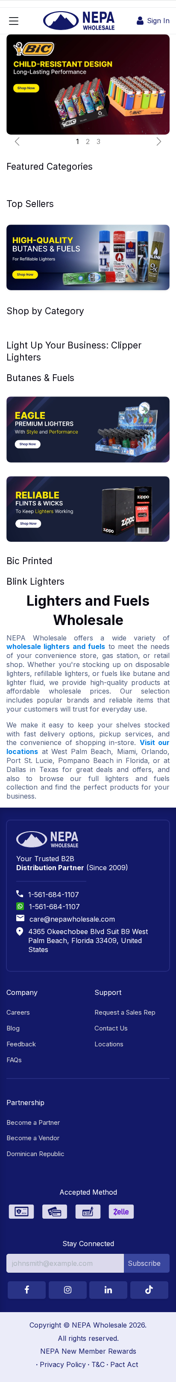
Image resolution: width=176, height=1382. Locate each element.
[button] (147, 1263)
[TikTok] (149, 1290)
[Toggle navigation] (13, 21)
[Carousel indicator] (77, 141)
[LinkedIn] (108, 1290)
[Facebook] (27, 1290)
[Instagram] (68, 1290)
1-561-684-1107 (53, 894)
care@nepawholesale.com (72, 919)
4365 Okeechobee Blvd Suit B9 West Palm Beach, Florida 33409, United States (88, 940)
